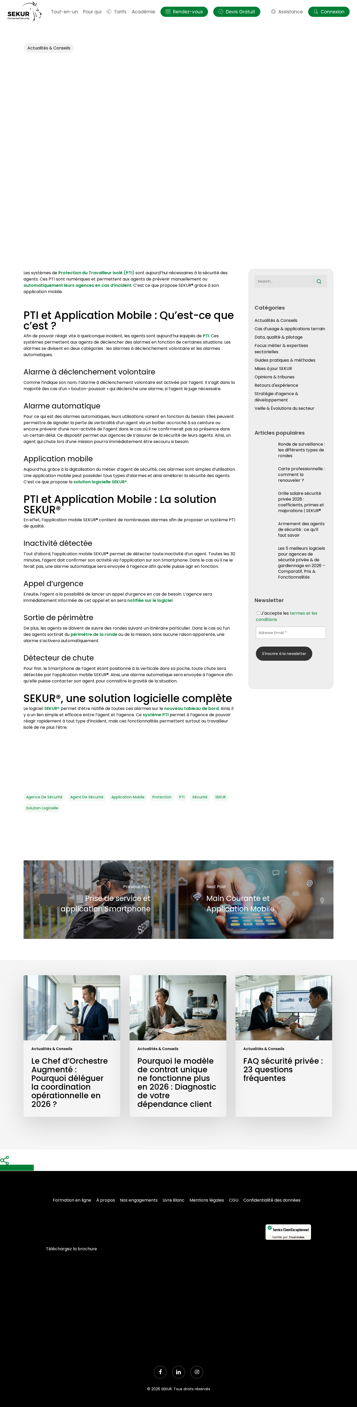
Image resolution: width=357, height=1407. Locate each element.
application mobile (128, 797)
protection (161, 797)
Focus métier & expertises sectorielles (281, 349)
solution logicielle (42, 808)
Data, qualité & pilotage (279, 337)
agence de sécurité (44, 797)
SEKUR (220, 797)
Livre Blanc (174, 1200)
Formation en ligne (72, 1200)
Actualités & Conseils (48, 48)
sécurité (200, 797)
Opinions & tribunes (275, 377)
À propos (105, 1200)
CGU (233, 1200)
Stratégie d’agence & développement (276, 397)
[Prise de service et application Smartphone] (101, 899)
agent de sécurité (86, 797)
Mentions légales (206, 1200)
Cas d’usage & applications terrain (290, 329)
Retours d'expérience (276, 385)
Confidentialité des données (272, 1200)
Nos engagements (139, 1200)
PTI (182, 797)
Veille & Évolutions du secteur (284, 408)
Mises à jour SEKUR (273, 369)
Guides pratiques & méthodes (285, 360)
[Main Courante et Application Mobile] (256, 899)
